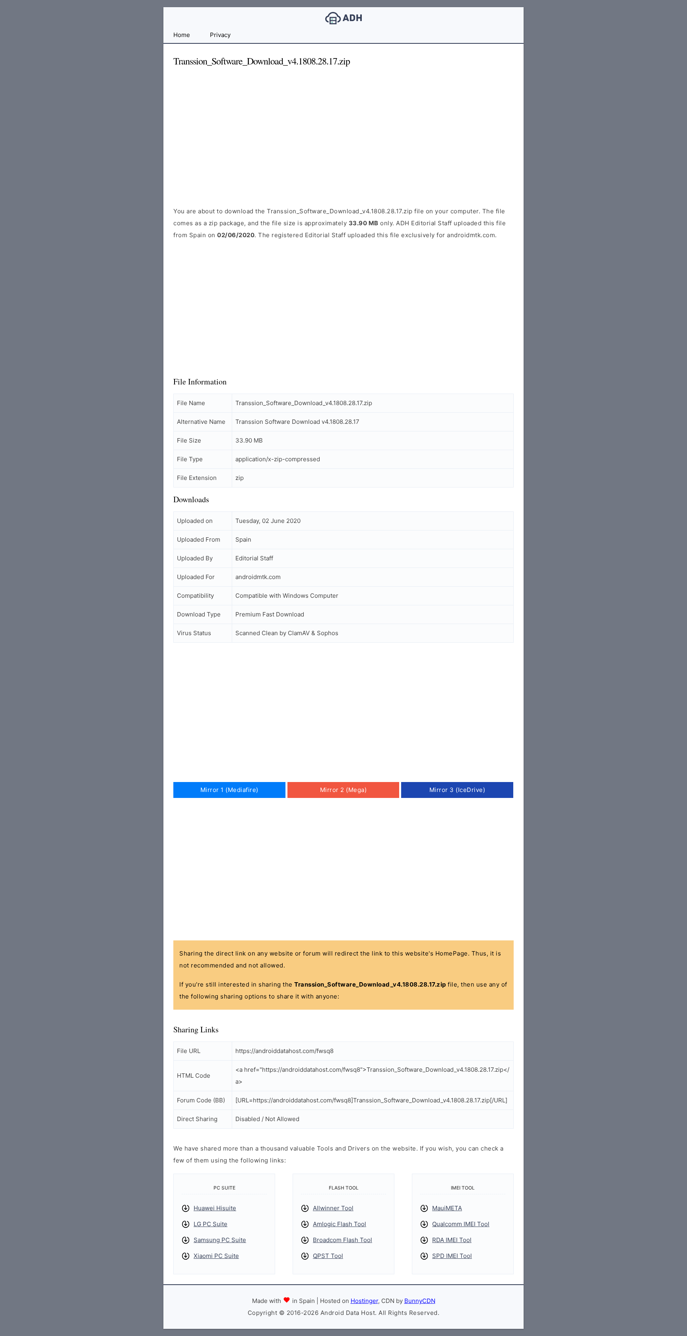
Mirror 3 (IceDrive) (457, 790)
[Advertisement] (343, 129)
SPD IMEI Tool (452, 1256)
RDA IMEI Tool (452, 1240)
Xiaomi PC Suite (216, 1256)
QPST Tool (328, 1256)
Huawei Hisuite (215, 1208)
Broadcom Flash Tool (342, 1240)
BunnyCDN (419, 1301)
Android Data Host (343, 18)
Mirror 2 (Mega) (343, 790)
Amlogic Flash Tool (339, 1224)
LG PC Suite (210, 1224)
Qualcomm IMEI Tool (460, 1224)
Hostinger (364, 1301)
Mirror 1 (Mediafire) (229, 790)
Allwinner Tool (333, 1208)
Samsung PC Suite (220, 1240)
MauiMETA (447, 1208)
